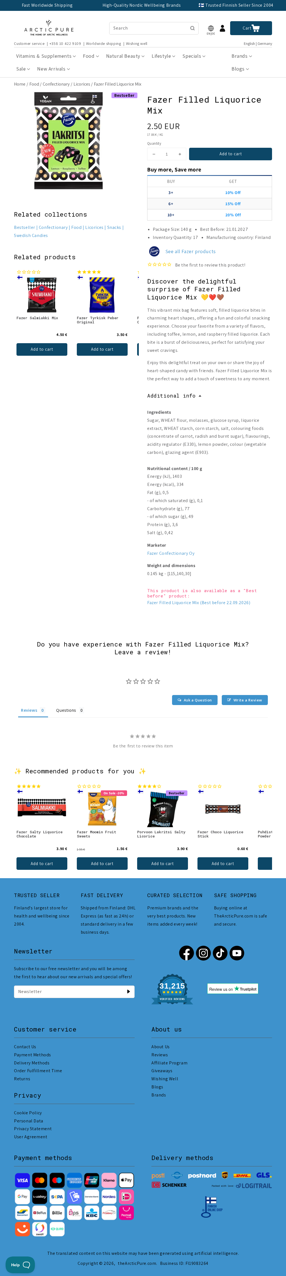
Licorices (81, 84)
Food (34, 84)
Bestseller (24, 227)
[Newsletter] (128, 992)
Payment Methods (32, 1055)
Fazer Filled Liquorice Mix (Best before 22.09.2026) (199, 603)
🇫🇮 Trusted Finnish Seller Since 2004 (236, 5)
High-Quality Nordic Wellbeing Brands (142, 5)
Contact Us (25, 1047)
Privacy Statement (33, 1129)
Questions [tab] (66, 710)
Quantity (154, 143)
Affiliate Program (169, 1063)
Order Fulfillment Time (38, 1071)
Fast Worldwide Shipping (47, 5)
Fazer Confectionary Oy (170, 553)
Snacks (114, 227)
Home (19, 84)
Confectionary (56, 84)
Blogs (157, 1087)
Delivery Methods (32, 1063)
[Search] (192, 28)
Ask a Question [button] (198, 700)
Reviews (159, 1055)
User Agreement (30, 1137)
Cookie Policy (28, 1113)
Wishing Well (164, 1079)
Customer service (29, 43)
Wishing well (136, 43)
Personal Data (28, 1121)
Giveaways (161, 1071)
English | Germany (258, 43)
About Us (160, 1047)
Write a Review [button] (247, 700)
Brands (158, 1095)
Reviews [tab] (29, 710)
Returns (22, 1079)
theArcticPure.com (137, 1263)
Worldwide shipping (103, 43)
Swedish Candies (31, 235)
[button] (211, 28)
